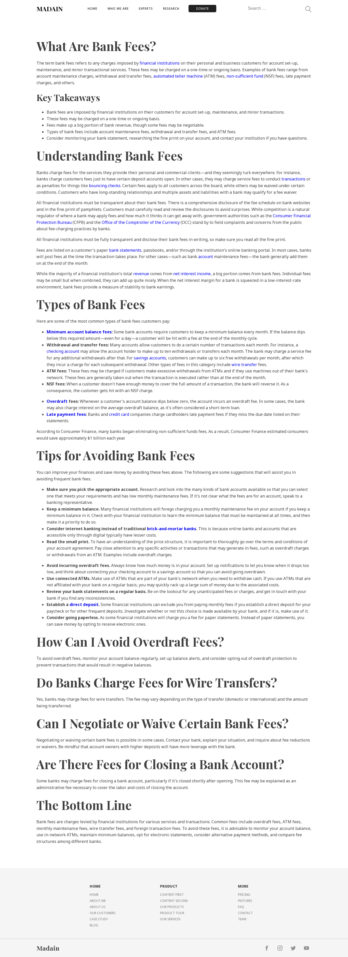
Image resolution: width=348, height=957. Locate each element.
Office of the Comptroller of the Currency (141, 222)
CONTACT (245, 913)
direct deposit (84, 604)
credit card (119, 414)
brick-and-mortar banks (171, 528)
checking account (63, 351)
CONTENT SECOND (174, 901)
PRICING (244, 894)
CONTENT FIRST (172, 894)
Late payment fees (66, 414)
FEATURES (245, 901)
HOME (94, 894)
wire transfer (244, 364)
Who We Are (118, 8)
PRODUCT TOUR (172, 913)
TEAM (242, 919)
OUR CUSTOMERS (103, 913)
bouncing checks (105, 185)
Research (171, 8)
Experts (146, 8)
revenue (141, 273)
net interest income (192, 273)
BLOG (94, 925)
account (205, 256)
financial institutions (160, 63)
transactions (293, 179)
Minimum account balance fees (79, 332)
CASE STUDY (99, 919)
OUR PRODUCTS (172, 907)
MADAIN (49, 8)
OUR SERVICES (170, 919)
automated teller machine (178, 76)
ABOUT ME (98, 901)
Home (92, 8)
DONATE (202, 8)
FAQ (241, 907)
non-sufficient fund (244, 76)
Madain (47, 948)
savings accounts (150, 358)
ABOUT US (97, 907)
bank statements (125, 250)
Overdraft (57, 401)
